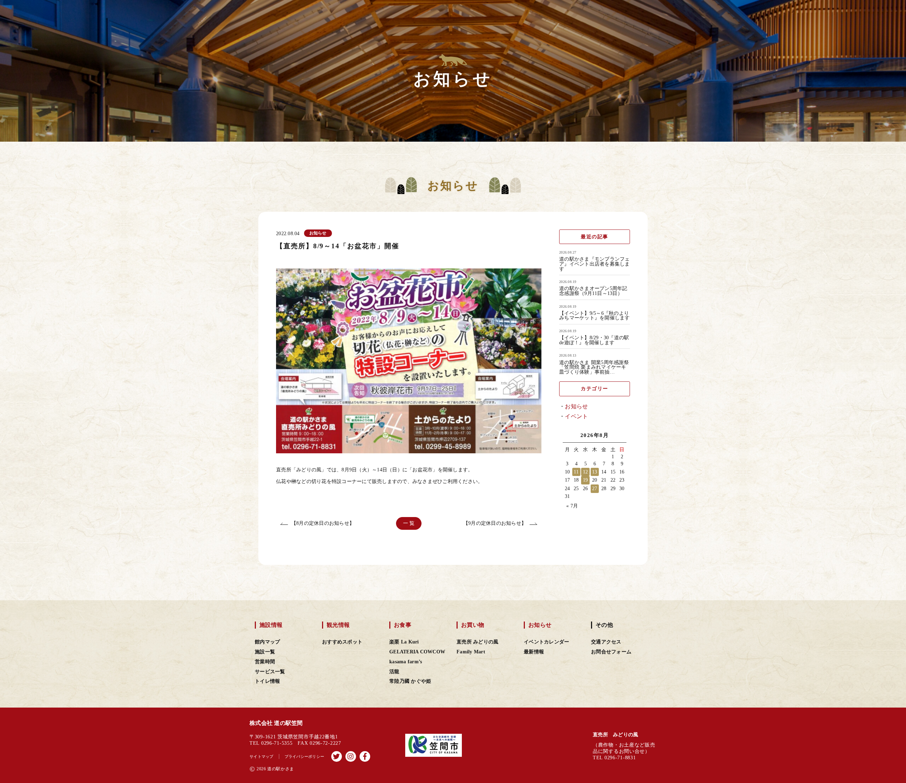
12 (585, 472)
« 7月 (572, 506)
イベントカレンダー (546, 642)
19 (585, 480)
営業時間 (265, 661)
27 (594, 488)
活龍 (394, 671)
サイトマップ (262, 756)
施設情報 (270, 625)
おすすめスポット (342, 642)
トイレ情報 (267, 681)
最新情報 (534, 651)
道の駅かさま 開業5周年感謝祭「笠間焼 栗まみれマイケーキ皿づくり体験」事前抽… (594, 367)
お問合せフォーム (611, 651)
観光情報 (338, 625)
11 (576, 472)
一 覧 (409, 523)
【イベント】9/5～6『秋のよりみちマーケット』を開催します (594, 315)
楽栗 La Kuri (404, 642)
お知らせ (576, 406)
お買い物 (472, 625)
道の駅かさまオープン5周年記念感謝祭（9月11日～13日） (593, 291)
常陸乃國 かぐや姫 (410, 681)
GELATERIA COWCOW (417, 651)
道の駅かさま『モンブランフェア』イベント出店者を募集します (594, 264)
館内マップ (267, 642)
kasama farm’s (405, 661)
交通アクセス (606, 642)
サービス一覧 (270, 671)
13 (594, 472)
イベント (576, 416)
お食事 (402, 625)
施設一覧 (265, 651)
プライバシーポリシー (305, 756)
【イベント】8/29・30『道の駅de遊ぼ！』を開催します (594, 340)
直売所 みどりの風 (477, 642)
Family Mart (471, 651)
